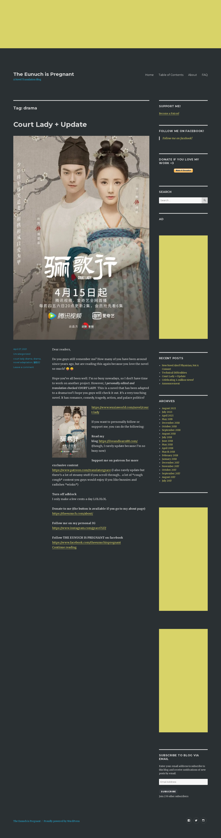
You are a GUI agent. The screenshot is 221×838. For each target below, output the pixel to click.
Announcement (171, 383)
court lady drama (22, 358)
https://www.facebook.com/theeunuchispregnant (86, 542)
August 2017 (168, 477)
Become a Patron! (169, 113)
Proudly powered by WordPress (62, 821)
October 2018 (169, 426)
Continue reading (64, 547)
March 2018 (168, 451)
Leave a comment (23, 367)
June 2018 (167, 441)
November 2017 (170, 466)
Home (149, 75)
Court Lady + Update (50, 124)
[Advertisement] (103, 24)
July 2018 (167, 437)
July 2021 (167, 412)
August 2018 (169, 433)
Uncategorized (21, 353)
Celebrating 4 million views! (178, 379)
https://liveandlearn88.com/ (118, 441)
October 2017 (169, 469)
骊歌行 (36, 362)
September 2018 (171, 430)
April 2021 (167, 415)
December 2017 (170, 462)
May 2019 (167, 419)
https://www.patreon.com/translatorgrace (81, 470)
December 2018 (171, 422)
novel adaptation (22, 362)
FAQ (205, 75)
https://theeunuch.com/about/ (72, 513)
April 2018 (167, 448)
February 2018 (170, 455)
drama (37, 358)
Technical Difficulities (174, 372)
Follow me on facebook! (181, 131)
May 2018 (167, 444)
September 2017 (171, 473)
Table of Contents (170, 75)
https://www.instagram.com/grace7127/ (79, 528)
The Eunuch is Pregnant (43, 74)
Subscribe (168, 791)
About (192, 75)
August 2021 (169, 408)
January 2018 (169, 459)
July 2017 (167, 480)
